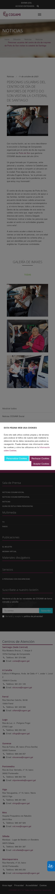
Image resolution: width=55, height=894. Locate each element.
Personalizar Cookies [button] (16, 458)
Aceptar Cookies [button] (41, 463)
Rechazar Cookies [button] (40, 458)
